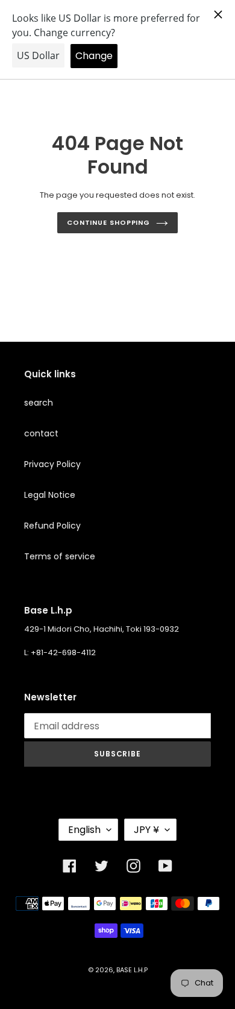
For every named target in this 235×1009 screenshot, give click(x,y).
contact (41, 433)
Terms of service (59, 556)
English (84, 830)
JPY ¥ (146, 830)
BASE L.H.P (132, 970)
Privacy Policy (52, 464)
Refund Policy (52, 526)
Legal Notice (49, 495)
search (38, 403)
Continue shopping (108, 222)
